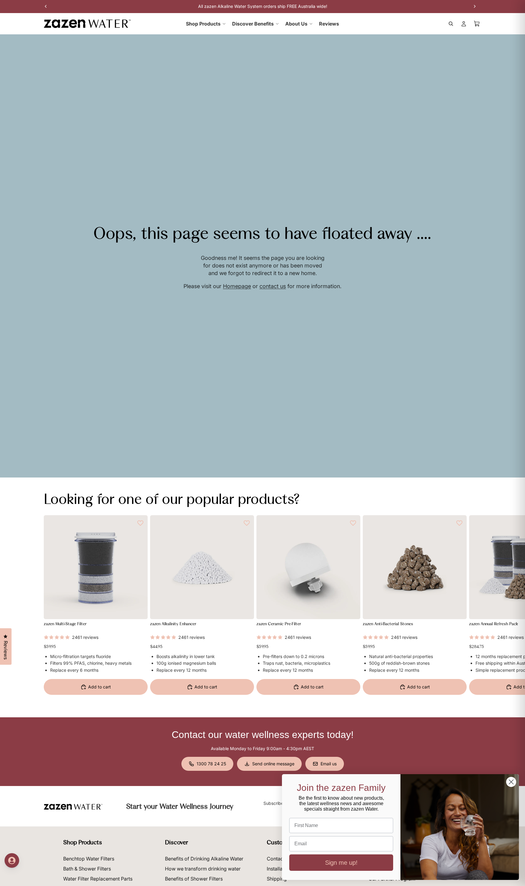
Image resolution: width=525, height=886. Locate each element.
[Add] (138, 609)
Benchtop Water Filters (88, 859)
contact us (272, 286)
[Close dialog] (511, 782)
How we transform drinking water (203, 869)
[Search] (451, 23)
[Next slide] (474, 609)
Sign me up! (341, 862)
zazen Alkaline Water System (233, 6)
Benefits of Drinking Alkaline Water (204, 859)
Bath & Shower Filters (87, 869)
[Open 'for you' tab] (12, 860)
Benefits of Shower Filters (194, 879)
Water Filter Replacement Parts (97, 879)
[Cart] (477, 23)
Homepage (237, 286)
